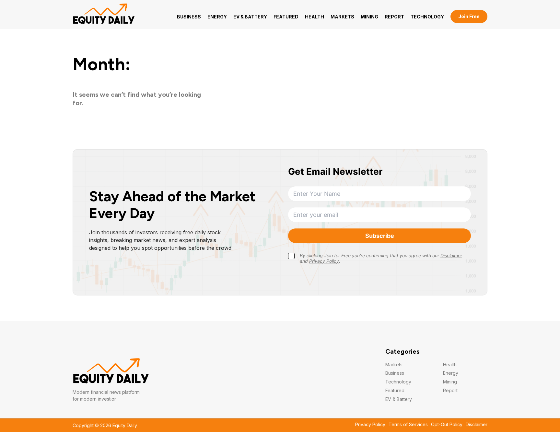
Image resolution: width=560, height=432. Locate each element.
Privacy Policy (370, 424)
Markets (342, 16)
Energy (217, 16)
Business (189, 16)
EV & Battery (250, 16)
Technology (427, 16)
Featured (286, 16)
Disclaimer (476, 424)
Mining (369, 16)
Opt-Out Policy (446, 424)
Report (394, 16)
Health (314, 16)
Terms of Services (408, 424)
